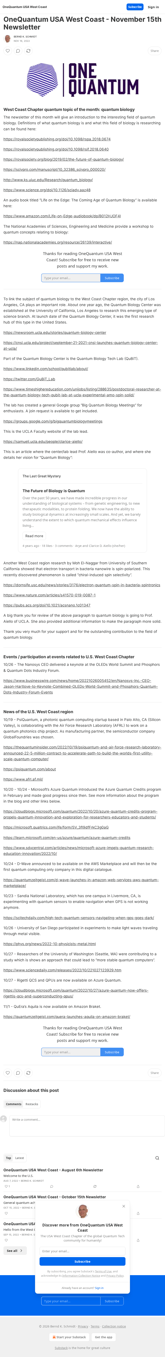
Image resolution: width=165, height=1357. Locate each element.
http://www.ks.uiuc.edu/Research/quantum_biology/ (48, 180)
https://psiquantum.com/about (29, 769)
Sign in (153, 7)
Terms (95, 1326)
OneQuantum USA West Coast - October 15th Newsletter (54, 1197)
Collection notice (114, 1326)
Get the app (103, 1337)
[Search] (157, 1158)
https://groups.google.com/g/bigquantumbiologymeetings (52, 421)
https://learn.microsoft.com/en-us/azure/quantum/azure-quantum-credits (66, 838)
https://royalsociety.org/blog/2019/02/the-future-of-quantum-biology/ (63, 159)
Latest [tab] (19, 1158)
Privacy (83, 1326)
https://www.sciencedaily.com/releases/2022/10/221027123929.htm (62, 970)
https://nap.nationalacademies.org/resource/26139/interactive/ (57, 242)
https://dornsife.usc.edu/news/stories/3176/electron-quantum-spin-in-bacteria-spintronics (81, 585)
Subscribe (135, 7)
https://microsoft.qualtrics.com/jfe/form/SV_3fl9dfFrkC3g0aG (56, 827)
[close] (123, 1206)
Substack (61, 1348)
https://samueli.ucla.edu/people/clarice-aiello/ (42, 441)
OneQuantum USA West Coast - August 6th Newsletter (53, 1170)
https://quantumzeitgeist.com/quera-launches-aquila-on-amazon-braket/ (66, 1017)
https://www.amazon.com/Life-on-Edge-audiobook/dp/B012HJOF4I (62, 216)
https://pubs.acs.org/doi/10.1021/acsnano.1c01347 (46, 605)
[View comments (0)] (18, 51)
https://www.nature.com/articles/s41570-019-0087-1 (49, 595)
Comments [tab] (13, 1104)
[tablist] (22, 1104)
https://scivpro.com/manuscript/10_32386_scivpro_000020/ (54, 169)
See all (12, 1250)
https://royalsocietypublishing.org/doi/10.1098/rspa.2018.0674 (57, 139)
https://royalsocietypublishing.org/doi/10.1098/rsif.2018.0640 (56, 149)
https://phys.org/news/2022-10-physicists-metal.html (49, 944)
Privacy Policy (115, 1276)
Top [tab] (8, 1158)
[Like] (7, 51)
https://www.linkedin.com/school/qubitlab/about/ (45, 369)
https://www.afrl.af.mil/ (23, 779)
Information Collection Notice (81, 1276)
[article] (82, 1178)
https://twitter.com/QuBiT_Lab (29, 379)
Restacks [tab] (32, 1104)
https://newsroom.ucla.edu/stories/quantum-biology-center (54, 332)
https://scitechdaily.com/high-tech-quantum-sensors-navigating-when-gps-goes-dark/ (78, 918)
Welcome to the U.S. (18, 1175)
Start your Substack (71, 1337)
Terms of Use (103, 1271)
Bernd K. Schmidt (25, 36)
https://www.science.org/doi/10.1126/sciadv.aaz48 (46, 190)
